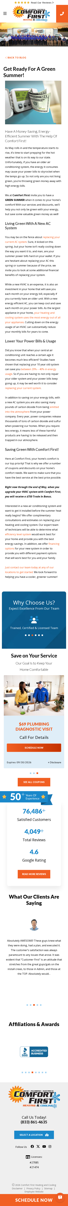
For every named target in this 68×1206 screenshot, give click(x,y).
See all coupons (34, 782)
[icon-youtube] (44, 1148)
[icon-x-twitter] (38, 1148)
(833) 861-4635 (34, 1122)
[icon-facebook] (32, 1148)
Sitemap (48, 1188)
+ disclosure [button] (54, 762)
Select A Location (31, 1135)
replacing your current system (23, 388)
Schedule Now (34, 747)
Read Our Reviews (41, 2)
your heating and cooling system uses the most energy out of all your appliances (32, 317)
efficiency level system (18, 534)
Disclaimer (17, 1188)
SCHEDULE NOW (34, 1200)
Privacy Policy (33, 1188)
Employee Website (34, 1191)
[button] (25, 635)
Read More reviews (34, 874)
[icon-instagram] (50, 1148)
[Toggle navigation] (5, 13)
